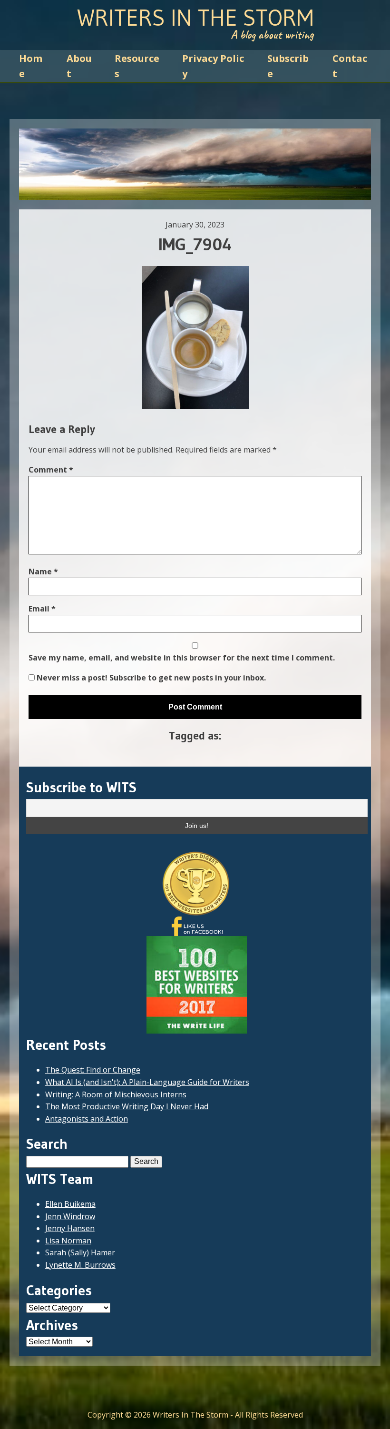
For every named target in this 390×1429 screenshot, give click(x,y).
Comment (51, 469)
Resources (137, 66)
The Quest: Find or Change (92, 1069)
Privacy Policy (213, 66)
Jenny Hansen (70, 1228)
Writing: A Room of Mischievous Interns (115, 1094)
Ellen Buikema (70, 1204)
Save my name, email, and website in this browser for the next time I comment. (182, 657)
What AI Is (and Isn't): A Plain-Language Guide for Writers (147, 1082)
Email (42, 608)
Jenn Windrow (70, 1216)
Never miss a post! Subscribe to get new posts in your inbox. (150, 677)
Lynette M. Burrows (80, 1265)
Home (30, 66)
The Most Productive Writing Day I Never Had (126, 1106)
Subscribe (288, 66)
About (79, 66)
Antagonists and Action (86, 1119)
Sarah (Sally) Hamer (80, 1252)
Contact (349, 66)
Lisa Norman (68, 1240)
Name (43, 571)
